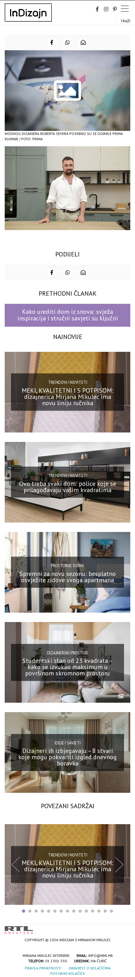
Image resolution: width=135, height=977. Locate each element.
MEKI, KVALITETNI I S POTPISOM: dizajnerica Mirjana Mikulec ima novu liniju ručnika (67, 396)
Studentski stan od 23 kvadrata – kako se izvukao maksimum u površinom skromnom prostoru (67, 667)
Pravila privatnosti (43, 968)
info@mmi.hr (100, 955)
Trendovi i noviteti (67, 382)
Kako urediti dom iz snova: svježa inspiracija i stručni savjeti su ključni (67, 315)
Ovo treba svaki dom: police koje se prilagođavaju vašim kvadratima (67, 487)
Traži (125, 21)
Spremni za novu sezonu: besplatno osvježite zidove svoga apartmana (67, 577)
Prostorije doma (67, 565)
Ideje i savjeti (68, 742)
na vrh (124, 928)
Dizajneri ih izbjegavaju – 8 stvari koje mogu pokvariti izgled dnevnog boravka (67, 757)
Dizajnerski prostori (67, 652)
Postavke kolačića (67, 973)
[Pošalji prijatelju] (83, 42)
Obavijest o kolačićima (89, 968)
